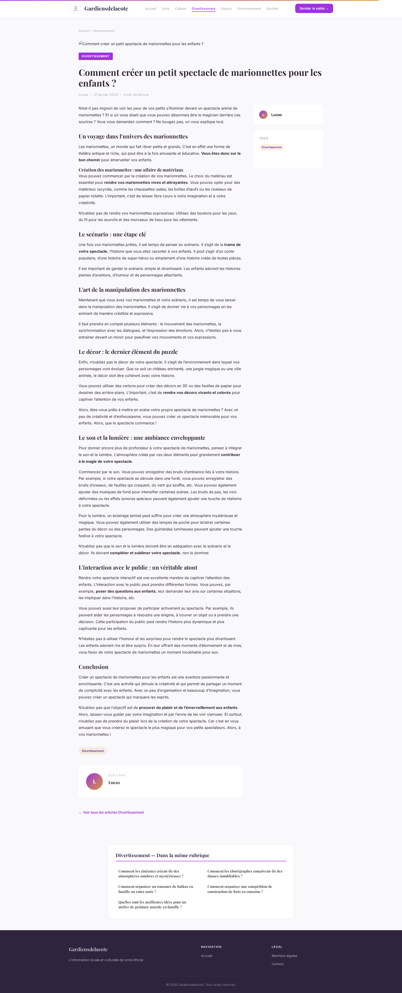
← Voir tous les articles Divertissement (111, 812)
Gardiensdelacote (106, 8)
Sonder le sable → (314, 8)
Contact (278, 964)
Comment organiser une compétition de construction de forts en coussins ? (240, 889)
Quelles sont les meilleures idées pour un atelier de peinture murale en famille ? (152, 904)
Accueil (151, 8)
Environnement (249, 8)
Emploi (226, 8)
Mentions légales (284, 956)
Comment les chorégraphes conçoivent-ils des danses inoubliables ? (245, 873)
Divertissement (203, 8)
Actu (165, 8)
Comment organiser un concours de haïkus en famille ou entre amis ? (155, 889)
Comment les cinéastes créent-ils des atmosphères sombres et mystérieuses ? (150, 873)
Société (272, 8)
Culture (180, 8)
